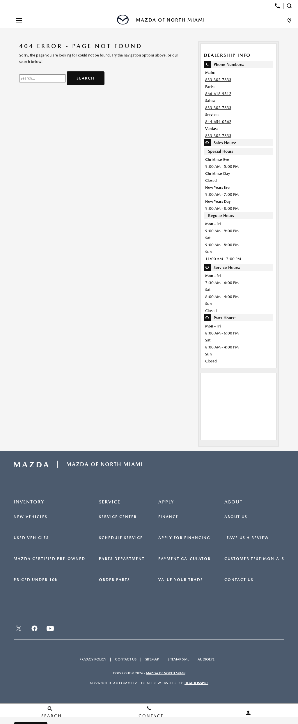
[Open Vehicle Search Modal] (290, 6)
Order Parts (114, 580)
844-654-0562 (218, 121)
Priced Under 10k (36, 580)
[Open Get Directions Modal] (289, 20)
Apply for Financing (184, 538)
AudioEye (206, 659)
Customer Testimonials (254, 559)
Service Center (118, 517)
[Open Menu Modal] (18, 20)
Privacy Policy (92, 659)
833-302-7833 (218, 79)
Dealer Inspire (196, 683)
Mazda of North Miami (165, 673)
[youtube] (50, 628)
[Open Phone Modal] (277, 6)
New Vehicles (30, 517)
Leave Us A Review (246, 538)
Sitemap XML (178, 659)
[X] (18, 628)
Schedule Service (121, 538)
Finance (168, 517)
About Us (235, 517)
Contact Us (238, 580)
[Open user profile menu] (248, 713)
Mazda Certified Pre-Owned (49, 559)
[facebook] (34, 628)
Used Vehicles (31, 538)
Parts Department (122, 559)
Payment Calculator (184, 559)
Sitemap (152, 659)
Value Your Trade (180, 580)
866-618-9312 (218, 93)
